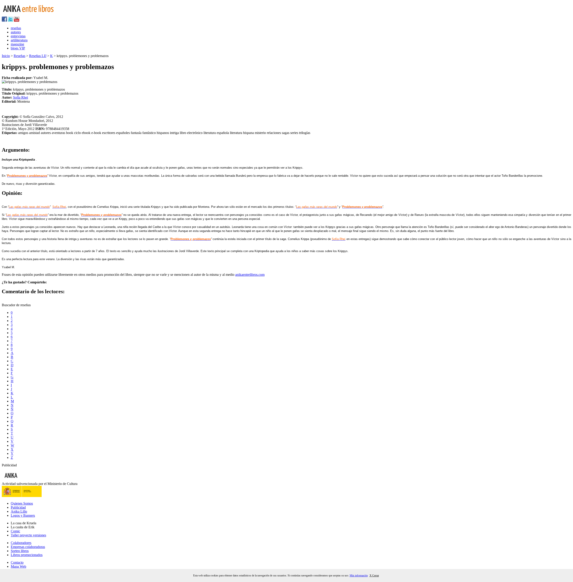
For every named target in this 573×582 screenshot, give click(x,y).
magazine (17, 44)
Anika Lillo (19, 511)
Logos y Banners (23, 515)
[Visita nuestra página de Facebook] (4, 20)
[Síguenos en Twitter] (10, 20)
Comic (15, 531)
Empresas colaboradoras (28, 547)
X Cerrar (374, 575)
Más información (359, 575)
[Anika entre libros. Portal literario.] (31, 14)
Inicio (6, 56)
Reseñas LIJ (37, 56)
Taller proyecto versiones (28, 535)
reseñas (16, 28)
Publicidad (18, 507)
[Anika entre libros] (25, 480)
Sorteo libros (20, 551)
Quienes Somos (22, 503)
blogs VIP (18, 48)
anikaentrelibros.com (250, 274)
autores (16, 32)
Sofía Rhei (20, 97)
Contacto (17, 562)
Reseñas (19, 56)
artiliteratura (19, 40)
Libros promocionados (27, 555)
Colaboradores (21, 543)
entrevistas (18, 36)
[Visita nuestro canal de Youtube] (16, 20)
